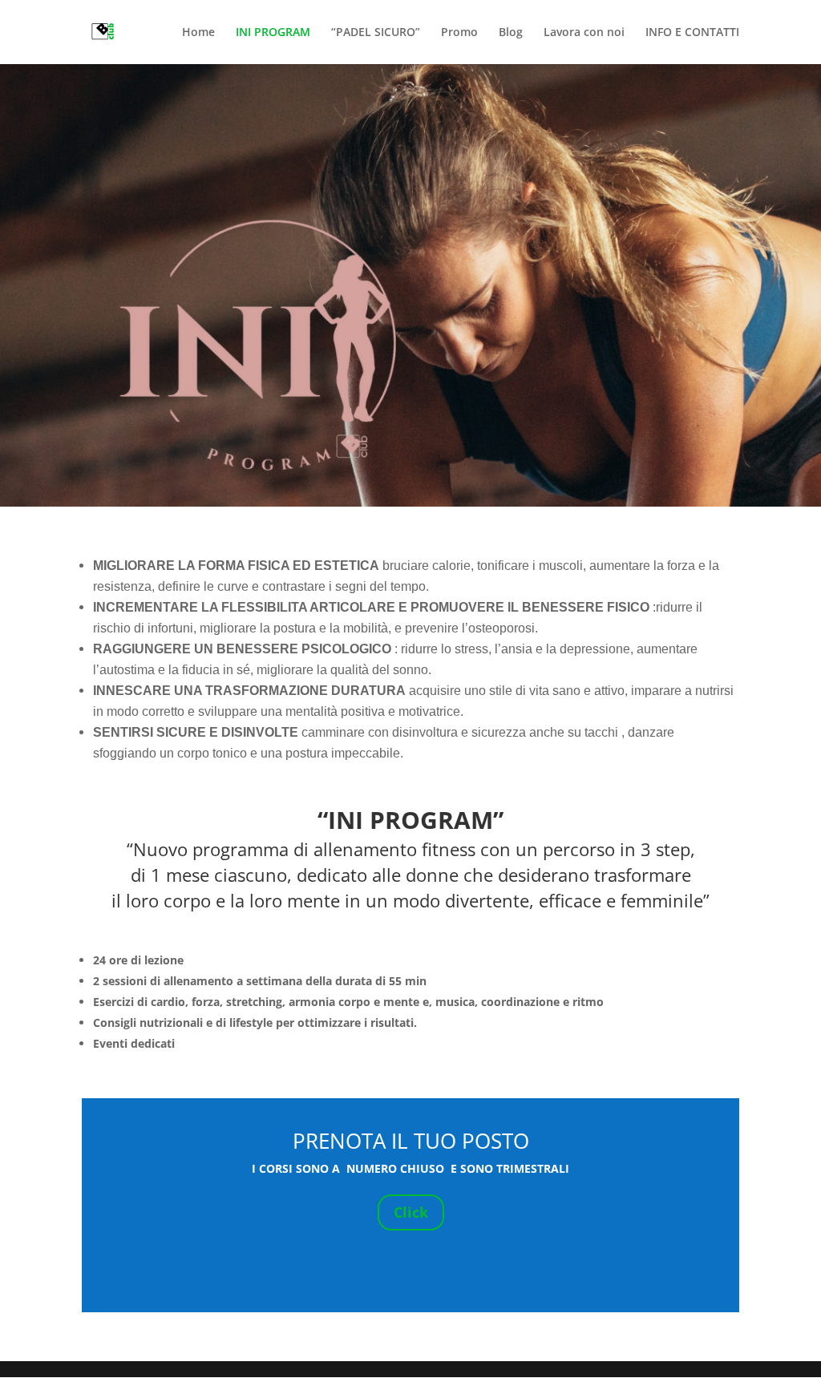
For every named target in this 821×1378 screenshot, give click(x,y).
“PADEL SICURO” (375, 32)
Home (198, 32)
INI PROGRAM (273, 32)
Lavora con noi (584, 32)
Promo (459, 32)
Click (411, 1212)
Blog (511, 32)
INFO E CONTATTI (692, 32)
